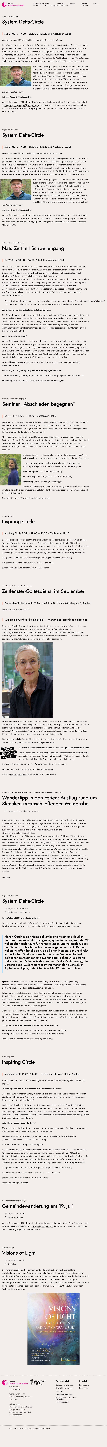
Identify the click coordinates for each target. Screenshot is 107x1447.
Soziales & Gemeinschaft (63, 4)
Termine (72, 3)
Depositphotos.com (19, 774)
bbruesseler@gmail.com (42, 1226)
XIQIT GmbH (45, 1428)
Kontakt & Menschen (85, 4)
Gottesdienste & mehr (38, 4)
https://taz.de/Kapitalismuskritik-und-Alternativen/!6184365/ (38, 1033)
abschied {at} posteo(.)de (50, 481)
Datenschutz (84, 1388)
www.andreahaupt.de (71, 466)
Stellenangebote (62, 1402)
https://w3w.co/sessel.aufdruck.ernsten (20, 105)
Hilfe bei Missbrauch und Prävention (66, 1398)
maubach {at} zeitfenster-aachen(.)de (47, 380)
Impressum (84, 1385)
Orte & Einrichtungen (51, 4)
